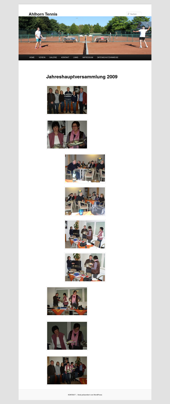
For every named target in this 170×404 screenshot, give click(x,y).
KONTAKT (65, 57)
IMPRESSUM (87, 57)
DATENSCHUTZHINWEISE (107, 57)
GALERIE (53, 57)
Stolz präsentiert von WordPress (90, 395)
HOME (32, 57)
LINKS (75, 57)
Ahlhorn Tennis (43, 14)
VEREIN (42, 57)
